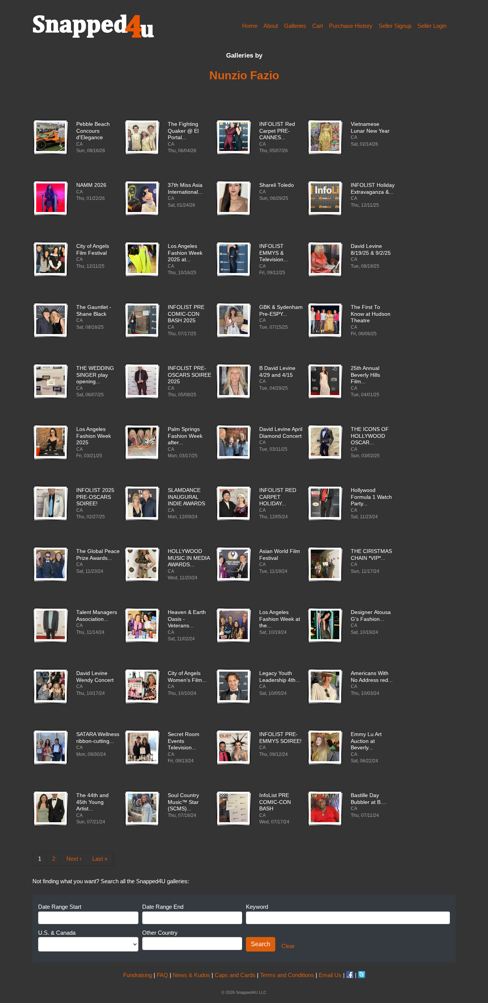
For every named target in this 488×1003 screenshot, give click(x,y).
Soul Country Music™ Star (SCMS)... (183, 802)
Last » (100, 858)
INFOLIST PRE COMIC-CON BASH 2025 (186, 313)
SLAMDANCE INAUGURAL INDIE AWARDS (186, 496)
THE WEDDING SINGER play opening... (95, 374)
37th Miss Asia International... (185, 188)
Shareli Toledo (276, 185)
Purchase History (350, 26)
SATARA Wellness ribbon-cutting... (97, 737)
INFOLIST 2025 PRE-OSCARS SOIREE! (95, 496)
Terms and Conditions (287, 975)
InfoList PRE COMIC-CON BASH (275, 802)
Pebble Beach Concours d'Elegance (93, 130)
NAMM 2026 (91, 185)
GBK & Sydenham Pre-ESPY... (281, 310)
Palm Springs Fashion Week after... (185, 435)
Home (249, 26)
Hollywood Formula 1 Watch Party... (371, 496)
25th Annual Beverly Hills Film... (365, 374)
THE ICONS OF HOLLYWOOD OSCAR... (370, 435)
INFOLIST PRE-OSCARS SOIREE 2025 (189, 374)
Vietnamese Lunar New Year (370, 127)
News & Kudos (191, 975)
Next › (74, 858)
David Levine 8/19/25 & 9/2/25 (371, 249)
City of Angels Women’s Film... (187, 676)
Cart (317, 26)
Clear (288, 946)
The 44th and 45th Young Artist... (92, 802)
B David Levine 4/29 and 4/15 (277, 371)
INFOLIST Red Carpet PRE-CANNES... (277, 130)
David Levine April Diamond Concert (280, 432)
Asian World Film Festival (279, 554)
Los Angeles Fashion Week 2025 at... (185, 252)
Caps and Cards (235, 975)
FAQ (162, 975)
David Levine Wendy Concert (95, 676)
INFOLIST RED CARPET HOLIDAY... (277, 496)
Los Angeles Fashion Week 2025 (93, 435)
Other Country (160, 932)
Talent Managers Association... (96, 615)
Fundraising (137, 975)
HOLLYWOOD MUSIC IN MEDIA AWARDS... (189, 557)
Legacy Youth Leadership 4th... (279, 676)
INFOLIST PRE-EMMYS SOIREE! (280, 737)
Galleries (295, 26)
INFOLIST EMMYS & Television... (273, 252)
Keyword (257, 906)
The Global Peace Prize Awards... (98, 554)
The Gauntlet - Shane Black (93, 310)
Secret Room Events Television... (183, 741)
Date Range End (162, 906)
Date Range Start (59, 906)
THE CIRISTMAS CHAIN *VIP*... (371, 554)
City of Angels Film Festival (92, 249)
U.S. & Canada (56, 932)
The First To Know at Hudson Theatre (370, 313)
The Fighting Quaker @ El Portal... (183, 130)
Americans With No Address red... (372, 676)
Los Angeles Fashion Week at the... (279, 618)
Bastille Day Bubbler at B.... (369, 798)
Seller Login (431, 26)
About (270, 26)
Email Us (330, 975)
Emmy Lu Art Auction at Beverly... (366, 741)
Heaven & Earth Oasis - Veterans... (187, 618)
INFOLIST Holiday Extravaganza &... (373, 188)
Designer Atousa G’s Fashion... (371, 615)
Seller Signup (395, 26)
